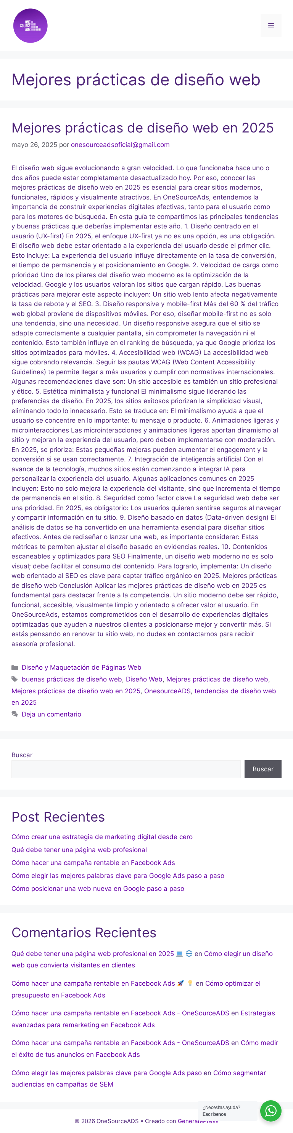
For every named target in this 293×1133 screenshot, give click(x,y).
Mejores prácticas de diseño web (217, 679)
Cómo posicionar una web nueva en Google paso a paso (97, 888)
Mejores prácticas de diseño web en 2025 (142, 128)
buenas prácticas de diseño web (72, 679)
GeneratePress (198, 1121)
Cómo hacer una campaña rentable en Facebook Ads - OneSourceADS (120, 1013)
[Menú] (271, 25)
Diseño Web (144, 679)
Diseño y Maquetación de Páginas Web (82, 667)
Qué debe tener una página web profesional (79, 850)
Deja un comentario (51, 714)
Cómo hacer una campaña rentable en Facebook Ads (93, 863)
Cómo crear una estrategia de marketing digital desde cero (102, 837)
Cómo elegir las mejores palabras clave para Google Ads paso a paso (117, 875)
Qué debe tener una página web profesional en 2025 (93, 953)
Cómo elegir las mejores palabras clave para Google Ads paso (106, 1073)
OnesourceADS (167, 691)
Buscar (21, 755)
